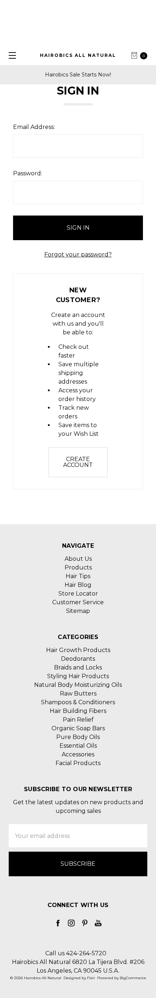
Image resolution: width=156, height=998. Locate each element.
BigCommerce (133, 978)
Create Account (78, 462)
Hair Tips (78, 576)
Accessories (78, 754)
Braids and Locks (78, 667)
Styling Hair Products (78, 676)
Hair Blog (78, 584)
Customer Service (78, 602)
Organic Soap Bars (78, 728)
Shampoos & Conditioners (78, 702)
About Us (78, 558)
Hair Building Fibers (78, 710)
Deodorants (78, 658)
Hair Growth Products (78, 650)
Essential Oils (78, 745)
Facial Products (78, 763)
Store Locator (78, 593)
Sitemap (78, 610)
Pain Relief (78, 719)
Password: (27, 173)
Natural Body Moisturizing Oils (78, 684)
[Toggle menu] (10, 55)
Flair (91, 978)
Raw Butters (78, 693)
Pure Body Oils (78, 737)
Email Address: (34, 127)
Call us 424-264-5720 (75, 953)
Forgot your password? (78, 254)
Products (78, 567)
